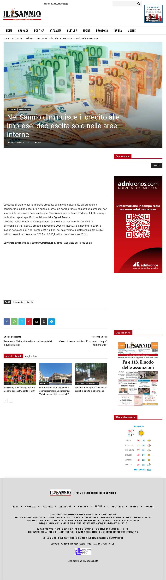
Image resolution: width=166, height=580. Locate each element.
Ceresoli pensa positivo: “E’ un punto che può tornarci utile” (83, 343)
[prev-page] (6, 401)
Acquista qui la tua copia (78, 242)
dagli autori (31, 356)
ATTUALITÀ (17, 38)
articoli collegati (13, 356)
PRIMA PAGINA (24, 110)
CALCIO (7, 383)
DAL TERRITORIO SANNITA (87, 383)
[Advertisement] (103, 15)
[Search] (139, 3)
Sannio (30, 302)
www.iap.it (117, 537)
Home (6, 38)
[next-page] (11, 401)
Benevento (18, 302)
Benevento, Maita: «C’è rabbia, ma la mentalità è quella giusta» (28, 343)
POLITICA (44, 383)
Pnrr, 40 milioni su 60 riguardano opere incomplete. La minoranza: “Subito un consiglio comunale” (54, 390)
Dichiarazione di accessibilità (83, 560)
